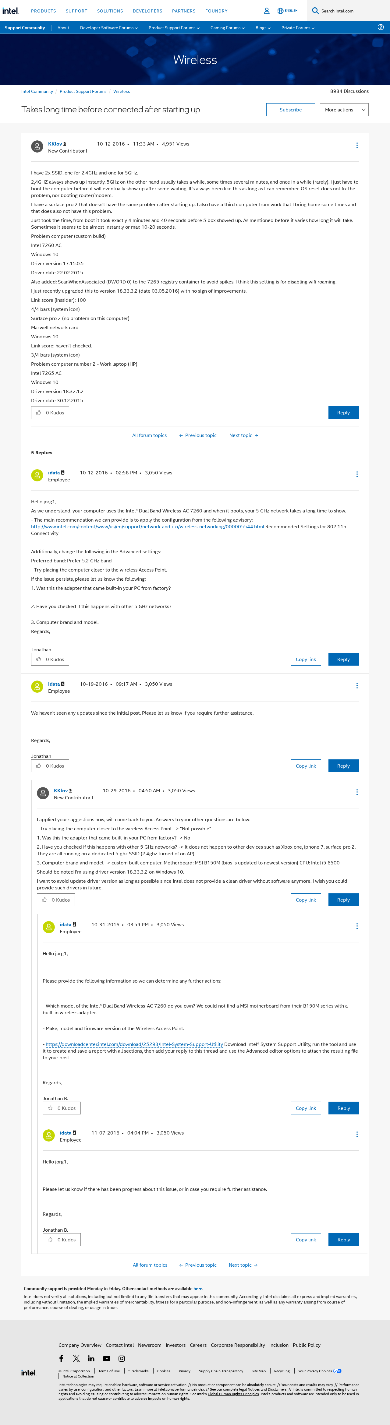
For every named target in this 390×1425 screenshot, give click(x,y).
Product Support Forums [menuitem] (172, 27)
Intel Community (37, 91)
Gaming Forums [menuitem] (226, 27)
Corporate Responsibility (238, 1344)
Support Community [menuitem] (25, 27)
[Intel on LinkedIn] (91, 1359)
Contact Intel (120, 1344)
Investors (176, 1344)
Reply (343, 412)
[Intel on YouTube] (106, 1359)
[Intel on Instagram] (121, 1359)
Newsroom (149, 1344)
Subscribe (291, 109)
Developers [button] (147, 10)
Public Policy (307, 1344)
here (197, 1288)
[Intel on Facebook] (61, 1359)
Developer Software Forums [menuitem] (107, 27)
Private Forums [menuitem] (296, 27)
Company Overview (79, 1344)
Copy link (306, 659)
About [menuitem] (63, 27)
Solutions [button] (110, 10)
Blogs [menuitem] (261, 27)
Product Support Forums (83, 91)
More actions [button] (339, 109)
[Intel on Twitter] (76, 1359)
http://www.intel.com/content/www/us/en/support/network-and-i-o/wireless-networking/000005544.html (147, 526)
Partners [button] (184, 10)
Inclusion (279, 1344)
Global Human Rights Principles (233, 1393)
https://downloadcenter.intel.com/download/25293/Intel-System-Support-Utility (134, 1043)
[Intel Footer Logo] (29, 1371)
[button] (356, 145)
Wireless (121, 91)
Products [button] (43, 10)
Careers (198, 1344)
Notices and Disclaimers (267, 1389)
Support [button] (76, 10)
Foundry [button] (216, 10)
